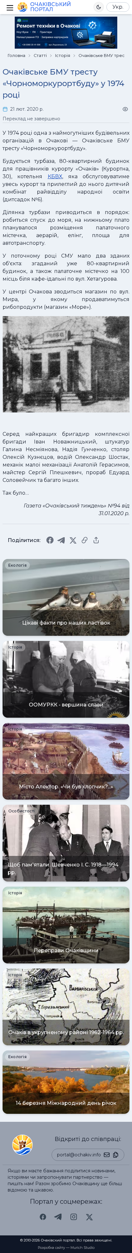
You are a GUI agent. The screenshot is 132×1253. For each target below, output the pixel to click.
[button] (99, 7)
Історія (62, 55)
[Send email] (106, 1155)
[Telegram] (61, 540)
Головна (16, 55)
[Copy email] (115, 1155)
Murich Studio (82, 1247)
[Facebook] (50, 540)
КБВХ (55, 176)
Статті (40, 55)
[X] (73, 540)
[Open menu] (9, 7)
